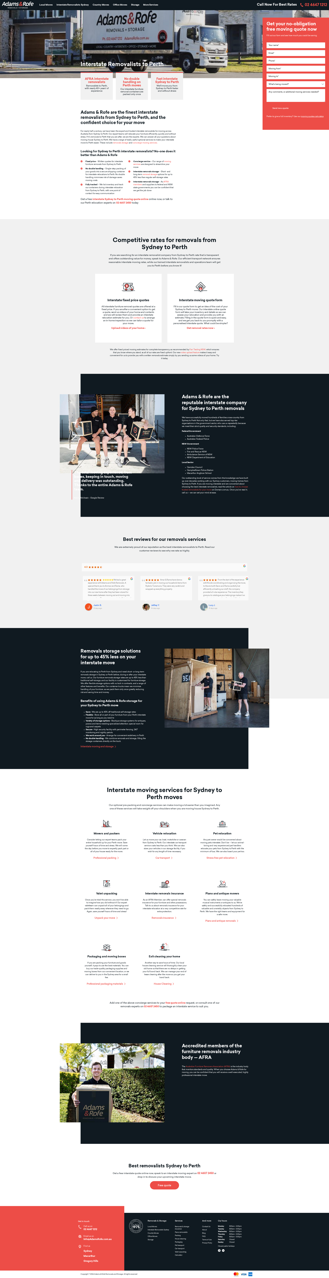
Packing (178, 1235)
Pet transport (179, 1245)
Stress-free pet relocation (220, 858)
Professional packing (104, 858)
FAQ (203, 1236)
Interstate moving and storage (97, 746)
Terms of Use (207, 1240)
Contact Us (206, 1226)
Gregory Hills (91, 1261)
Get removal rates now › (201, 328)
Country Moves (101, 5)
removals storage (120, 143)
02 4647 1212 (316, 5)
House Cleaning (163, 984)
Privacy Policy (207, 1243)
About (204, 1230)
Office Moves (120, 5)
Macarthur (89, 1256)
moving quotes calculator (312, 117)
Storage (135, 5)
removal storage (150, 175)
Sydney (88, 1251)
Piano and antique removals (220, 921)
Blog (203, 1233)
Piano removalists (181, 1232)
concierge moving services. (145, 143)
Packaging (179, 1242)
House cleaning (180, 1239)
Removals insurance (163, 918)
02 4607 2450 (123, 203)
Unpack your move (105, 918)
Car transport (163, 858)
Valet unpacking (180, 1252)
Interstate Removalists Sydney (73, 5)
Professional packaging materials (105, 984)
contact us (138, 318)
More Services (150, 5)
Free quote (164, 1185)
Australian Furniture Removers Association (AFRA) (208, 1067)
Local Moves (46, 5)
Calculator (178, 1255)
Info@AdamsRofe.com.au (98, 1239)
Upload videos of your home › (128, 328)
